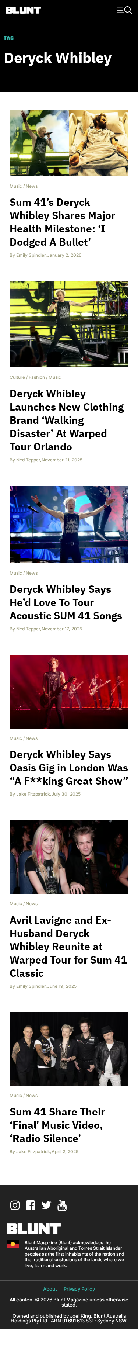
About (50, 1289)
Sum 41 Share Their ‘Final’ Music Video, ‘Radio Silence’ (57, 1125)
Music (16, 186)
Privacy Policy (79, 1289)
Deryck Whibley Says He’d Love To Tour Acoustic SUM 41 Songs (66, 602)
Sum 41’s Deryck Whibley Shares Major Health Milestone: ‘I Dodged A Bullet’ (62, 222)
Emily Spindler (31, 255)
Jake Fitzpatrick (33, 794)
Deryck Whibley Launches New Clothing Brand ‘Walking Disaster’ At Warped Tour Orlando (67, 420)
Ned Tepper (28, 460)
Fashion (37, 377)
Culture (17, 377)
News (32, 186)
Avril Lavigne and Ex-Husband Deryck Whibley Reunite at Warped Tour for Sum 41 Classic (68, 946)
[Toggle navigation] (123, 9)
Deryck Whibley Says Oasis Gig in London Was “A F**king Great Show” (69, 767)
